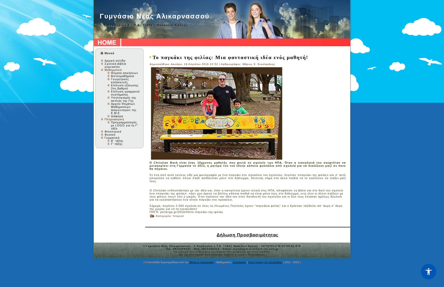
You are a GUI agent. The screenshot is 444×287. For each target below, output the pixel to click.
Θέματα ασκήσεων (124, 73)
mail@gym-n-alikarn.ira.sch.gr (256, 248)
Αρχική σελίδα (115, 60)
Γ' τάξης (117, 143)
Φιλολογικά (113, 131)
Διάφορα (117, 116)
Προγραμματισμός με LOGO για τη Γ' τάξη (124, 125)
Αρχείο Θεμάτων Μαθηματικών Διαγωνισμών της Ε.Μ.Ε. (123, 108)
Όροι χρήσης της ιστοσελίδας (265, 262)
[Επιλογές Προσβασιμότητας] (428, 271)
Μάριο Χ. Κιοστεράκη (201, 262)
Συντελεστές (239, 262)
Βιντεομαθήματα (122, 76)
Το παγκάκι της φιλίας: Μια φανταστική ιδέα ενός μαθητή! (230, 57)
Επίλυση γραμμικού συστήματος (125, 93)
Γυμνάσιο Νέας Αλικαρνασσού (154, 16)
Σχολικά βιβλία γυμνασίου (115, 65)
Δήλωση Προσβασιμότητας (248, 235)
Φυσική (110, 134)
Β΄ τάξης (117, 140)
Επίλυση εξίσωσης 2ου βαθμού (124, 87)
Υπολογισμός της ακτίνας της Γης (123, 99)
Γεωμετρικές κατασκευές (120, 81)
